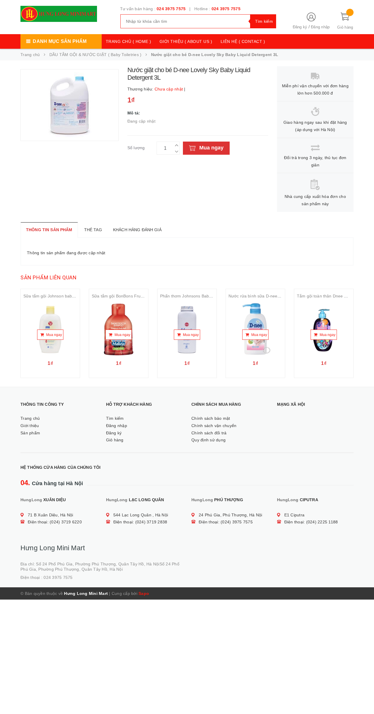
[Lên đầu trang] (364, 696)
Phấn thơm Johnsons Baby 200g (191, 296)
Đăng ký (300, 27)
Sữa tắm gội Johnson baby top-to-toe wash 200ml (70, 296)
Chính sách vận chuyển (213, 425)
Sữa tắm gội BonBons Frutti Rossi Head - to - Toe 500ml (145, 296)
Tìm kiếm (115, 418)
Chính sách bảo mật (210, 418)
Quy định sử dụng (208, 440)
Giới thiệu (29, 425)
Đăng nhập (320, 27)
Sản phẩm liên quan (48, 277)
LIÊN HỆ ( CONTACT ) (243, 41)
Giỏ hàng (115, 440)
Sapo (143, 593)
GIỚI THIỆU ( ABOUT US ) (186, 41)
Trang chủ (30, 418)
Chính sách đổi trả (209, 433)
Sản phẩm (30, 433)
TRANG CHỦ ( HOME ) (128, 41)
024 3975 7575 (171, 8)
